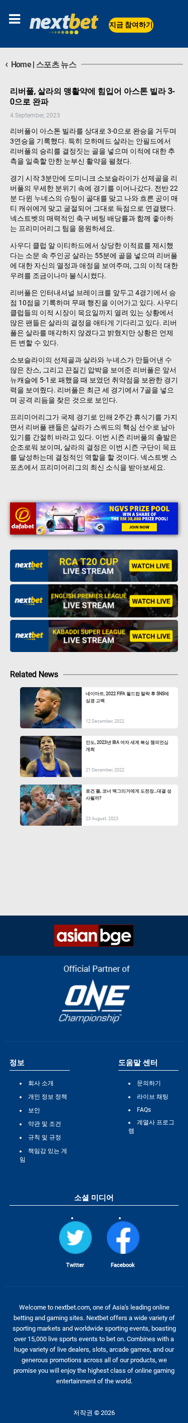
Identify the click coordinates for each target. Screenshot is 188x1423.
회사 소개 (41, 1083)
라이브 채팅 (152, 1096)
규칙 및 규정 (44, 1137)
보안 (34, 1110)
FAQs (144, 1109)
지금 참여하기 (131, 25)
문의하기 (149, 1083)
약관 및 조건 (44, 1123)
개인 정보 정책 (47, 1096)
